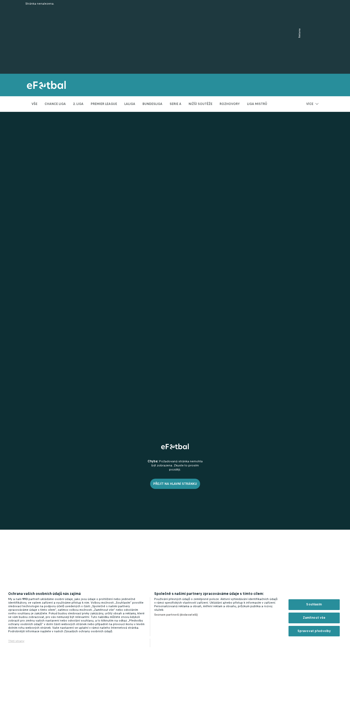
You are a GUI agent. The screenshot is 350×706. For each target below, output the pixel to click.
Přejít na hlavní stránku (175, 484)
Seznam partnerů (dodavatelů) (176, 614)
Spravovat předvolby (314, 631)
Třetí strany (16, 641)
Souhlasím (314, 604)
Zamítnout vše (314, 618)
